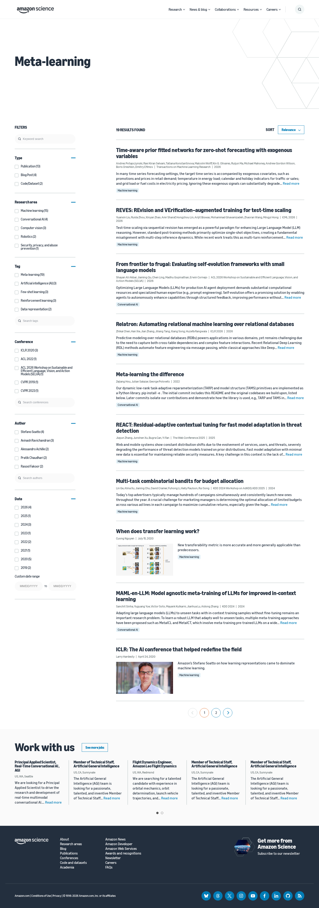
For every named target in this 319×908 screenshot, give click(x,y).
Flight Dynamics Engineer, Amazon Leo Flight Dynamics (155, 764)
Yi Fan (165, 438)
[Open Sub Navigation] (184, 9)
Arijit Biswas (202, 217)
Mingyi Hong (271, 217)
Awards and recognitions (123, 853)
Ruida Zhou (138, 217)
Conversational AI (128, 304)
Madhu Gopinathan (177, 277)
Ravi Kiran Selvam (154, 163)
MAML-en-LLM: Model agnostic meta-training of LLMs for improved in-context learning (206, 596)
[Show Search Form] (299, 9)
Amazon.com (22, 895)
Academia (67, 867)
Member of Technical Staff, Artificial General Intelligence (96, 764)
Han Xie (135, 331)
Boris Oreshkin (125, 167)
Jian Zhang (147, 331)
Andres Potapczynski (129, 163)
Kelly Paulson (189, 488)
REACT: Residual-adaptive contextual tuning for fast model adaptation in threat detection (209, 427)
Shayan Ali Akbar (126, 277)
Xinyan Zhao (153, 217)
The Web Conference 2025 (189, 438)
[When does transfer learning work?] (144, 559)
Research (175, 9)
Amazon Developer (118, 844)
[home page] (35, 8)
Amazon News (115, 839)
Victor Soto (158, 606)
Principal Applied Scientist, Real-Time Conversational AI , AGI (37, 766)
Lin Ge (120, 488)
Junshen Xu (140, 438)
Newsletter (113, 858)
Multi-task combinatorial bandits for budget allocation (180, 481)
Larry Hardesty (125, 656)
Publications (69, 853)
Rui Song (203, 488)
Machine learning (127, 190)
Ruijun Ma (237, 163)
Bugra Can (155, 438)
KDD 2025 (258, 488)
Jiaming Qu (144, 277)
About (64, 839)
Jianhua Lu (193, 606)
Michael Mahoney (254, 163)
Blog (63, 848)
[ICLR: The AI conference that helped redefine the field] (144, 678)
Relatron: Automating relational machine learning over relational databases (205, 324)
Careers (272, 9)
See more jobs (94, 747)
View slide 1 (157, 813)
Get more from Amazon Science (277, 843)
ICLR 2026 (216, 331)
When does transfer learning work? (157, 531)
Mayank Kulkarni (176, 606)
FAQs (109, 867)
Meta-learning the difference (150, 374)
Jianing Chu (142, 488)
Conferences (69, 858)
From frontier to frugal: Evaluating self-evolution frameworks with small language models (200, 267)
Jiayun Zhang (124, 438)
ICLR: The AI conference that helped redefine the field (179, 649)
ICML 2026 (288, 217)
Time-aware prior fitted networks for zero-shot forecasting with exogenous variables (204, 153)
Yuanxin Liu (123, 217)
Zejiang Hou (123, 381)
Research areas (71, 844)
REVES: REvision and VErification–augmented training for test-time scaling (203, 210)
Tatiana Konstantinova (180, 163)
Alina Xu (129, 488)
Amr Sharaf (168, 217)
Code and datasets (73, 862)
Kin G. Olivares (221, 163)
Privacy (57, 895)
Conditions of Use (41, 895)
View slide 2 (162, 813)
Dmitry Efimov (144, 167)
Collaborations (225, 9)
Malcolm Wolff (203, 163)
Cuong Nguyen (125, 538)
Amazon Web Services (121, 848)
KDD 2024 (228, 606)
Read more (291, 183)
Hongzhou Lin (185, 217)
